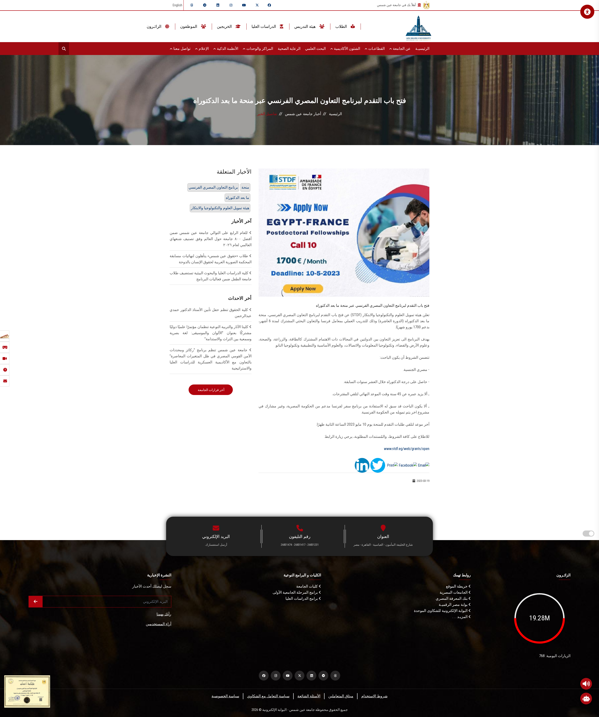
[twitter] (257, 5)
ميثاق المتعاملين (340, 696)
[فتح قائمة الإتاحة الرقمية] (587, 12)
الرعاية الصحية (289, 48)
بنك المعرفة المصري (452, 598)
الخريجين (225, 26)
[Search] (63, 48)
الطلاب (341, 26)
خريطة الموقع (457, 586)
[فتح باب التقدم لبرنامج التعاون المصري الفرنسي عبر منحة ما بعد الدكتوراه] (344, 232)
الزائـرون (154, 26)
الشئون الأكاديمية (346, 48)
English (177, 5)
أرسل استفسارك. (216, 544)
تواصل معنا (181, 48)
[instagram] (231, 5)
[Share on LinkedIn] (362, 465)
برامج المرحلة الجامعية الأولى (296, 592)
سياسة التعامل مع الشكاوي (268, 696)
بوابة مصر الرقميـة (453, 604)
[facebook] (269, 5)
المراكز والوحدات (259, 48)
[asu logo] (418, 26)
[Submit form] (36, 601)
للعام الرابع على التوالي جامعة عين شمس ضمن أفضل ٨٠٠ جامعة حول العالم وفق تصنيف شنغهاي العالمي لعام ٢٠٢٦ (211, 238)
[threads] (191, 5)
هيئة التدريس (305, 26)
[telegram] (205, 5)
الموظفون (189, 26)
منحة (245, 187)
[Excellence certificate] (27, 691)
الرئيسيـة (422, 48)
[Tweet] (377, 465)
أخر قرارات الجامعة (210, 390)
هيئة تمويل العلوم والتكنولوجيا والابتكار (220, 208)
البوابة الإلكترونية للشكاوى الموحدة (441, 610)
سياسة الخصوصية (225, 696)
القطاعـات (376, 48)
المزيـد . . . (460, 617)
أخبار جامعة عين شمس (303, 114)
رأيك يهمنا (164, 614)
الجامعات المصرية (454, 592)
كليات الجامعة (307, 586)
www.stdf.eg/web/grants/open (406, 448)
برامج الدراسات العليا (302, 598)
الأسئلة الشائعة (308, 696)
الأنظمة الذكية (227, 48)
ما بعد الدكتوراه (237, 197)
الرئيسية (335, 114)
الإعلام (203, 48)
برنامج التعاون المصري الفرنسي (213, 187)
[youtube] (244, 5)
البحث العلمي (315, 48)
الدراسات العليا (264, 26)
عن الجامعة (401, 48)
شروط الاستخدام (374, 696)
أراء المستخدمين (158, 624)
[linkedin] (218, 5)
